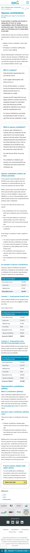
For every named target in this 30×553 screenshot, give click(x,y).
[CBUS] (26, 505)
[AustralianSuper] (4, 505)
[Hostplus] (11, 505)
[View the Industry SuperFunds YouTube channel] (12, 522)
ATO (4, 495)
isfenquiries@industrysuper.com (19, 539)
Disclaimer (6, 529)
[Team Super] (11, 512)
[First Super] (18, 512)
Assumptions (15, 529)
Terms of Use (12, 532)
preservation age (9, 406)
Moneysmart (7, 499)
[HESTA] (18, 505)
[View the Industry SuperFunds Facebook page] (8, 522)
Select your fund (10, 482)
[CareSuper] (4, 512)
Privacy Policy (25, 529)
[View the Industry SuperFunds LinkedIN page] (22, 522)
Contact (21, 532)
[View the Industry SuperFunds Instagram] (17, 522)
